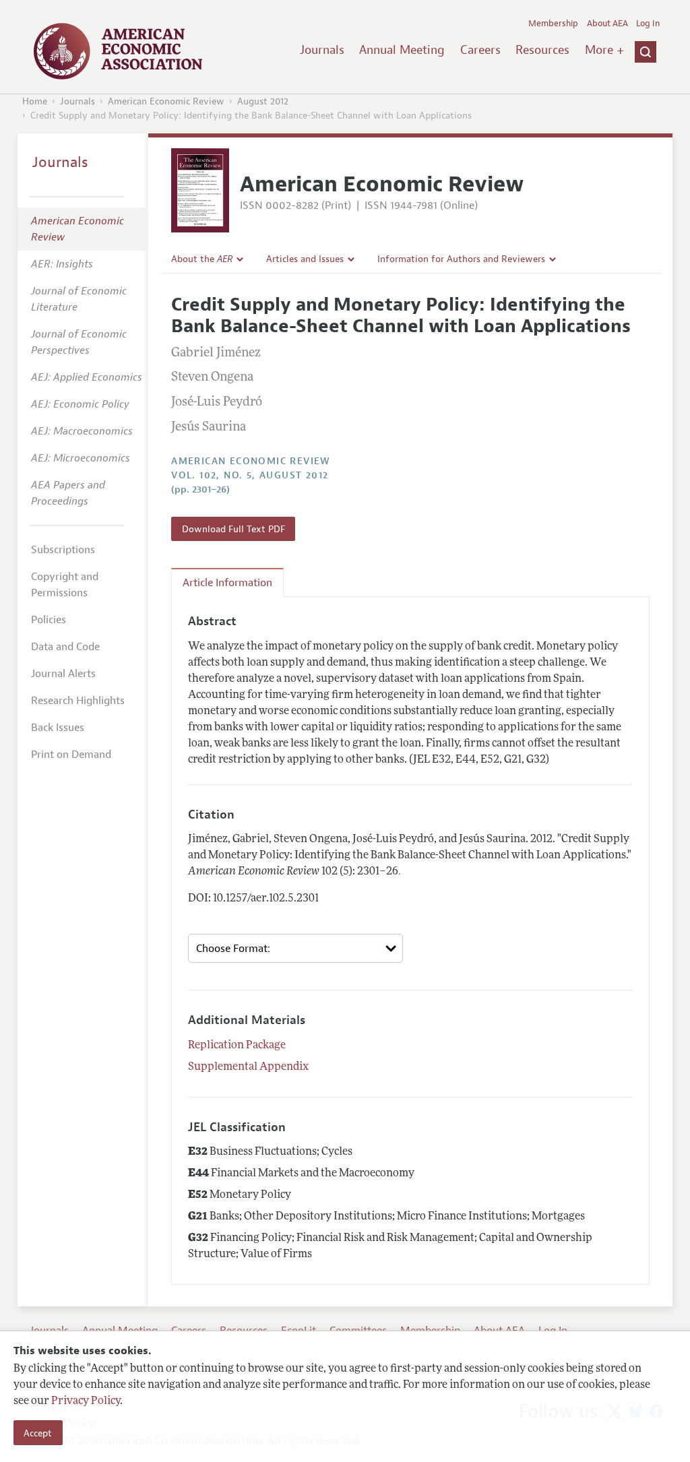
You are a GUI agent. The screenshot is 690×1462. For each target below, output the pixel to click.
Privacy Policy (85, 1401)
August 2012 (262, 101)
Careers (480, 49)
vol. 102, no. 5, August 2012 (249, 475)
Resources (542, 49)
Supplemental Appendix (248, 1067)
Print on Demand (71, 754)
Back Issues (57, 727)
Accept (38, 1433)
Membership (553, 23)
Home (34, 101)
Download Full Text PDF (233, 529)
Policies (48, 620)
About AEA (607, 23)
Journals (322, 49)
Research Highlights (78, 700)
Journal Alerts (63, 673)
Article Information (227, 583)
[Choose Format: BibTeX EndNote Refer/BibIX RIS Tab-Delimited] (295, 948)
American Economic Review (166, 101)
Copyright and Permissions (64, 585)
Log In (648, 23)
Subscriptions (63, 550)
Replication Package (237, 1045)
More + (604, 49)
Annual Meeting (402, 49)
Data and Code (65, 647)
